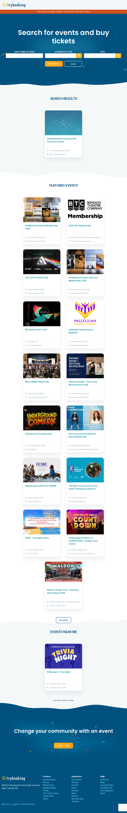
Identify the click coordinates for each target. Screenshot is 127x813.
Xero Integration (106, 790)
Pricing (45, 790)
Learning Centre (106, 785)
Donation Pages (49, 788)
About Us (5, 804)
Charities (75, 782)
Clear (73, 64)
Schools (75, 796)
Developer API (106, 788)
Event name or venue (24, 52)
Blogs (102, 782)
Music (74, 793)
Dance (74, 788)
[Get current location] (79, 55)
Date (102, 52)
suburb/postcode (63, 52)
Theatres (75, 801)
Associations (77, 780)
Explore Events (49, 780)
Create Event (63, 745)
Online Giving (48, 785)
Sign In (45, 799)
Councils (75, 785)
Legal (15, 804)
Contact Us (104, 780)
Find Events (54, 64)
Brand (102, 793)
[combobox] (63, 55)
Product (46, 782)
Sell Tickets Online (50, 793)
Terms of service (28, 804)
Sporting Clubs (78, 799)
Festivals (75, 790)
